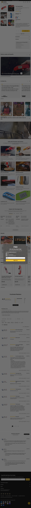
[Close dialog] (26, 245)
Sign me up (15, 260)
